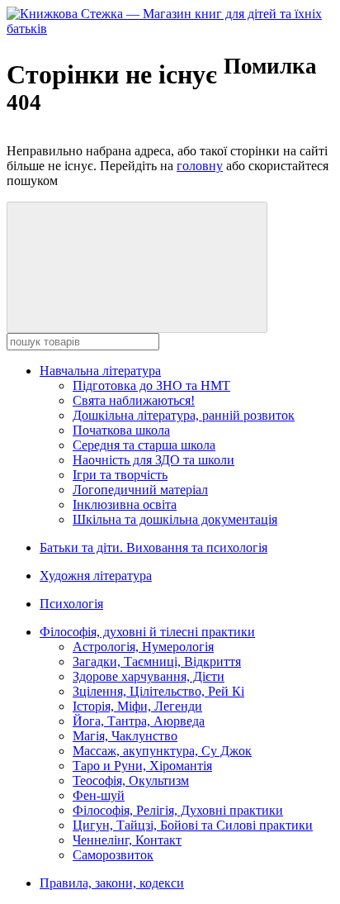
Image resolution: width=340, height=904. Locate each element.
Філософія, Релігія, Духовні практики (178, 810)
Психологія (71, 604)
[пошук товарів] (137, 267)
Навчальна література (100, 371)
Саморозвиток (113, 855)
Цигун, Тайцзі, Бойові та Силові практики (193, 825)
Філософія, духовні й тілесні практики (147, 632)
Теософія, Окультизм (131, 780)
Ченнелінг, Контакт (127, 840)
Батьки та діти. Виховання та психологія (153, 547)
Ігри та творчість (120, 475)
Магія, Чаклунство (125, 736)
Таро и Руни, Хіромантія (142, 766)
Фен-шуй (99, 795)
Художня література (96, 576)
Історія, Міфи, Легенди (137, 706)
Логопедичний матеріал (140, 490)
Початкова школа (121, 430)
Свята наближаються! (134, 400)
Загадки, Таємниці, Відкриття (157, 661)
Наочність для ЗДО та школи (153, 460)
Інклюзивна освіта (125, 504)
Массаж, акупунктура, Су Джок (162, 751)
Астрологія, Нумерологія (143, 647)
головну (200, 166)
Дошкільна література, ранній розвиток (184, 415)
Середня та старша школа (144, 445)
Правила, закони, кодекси (112, 883)
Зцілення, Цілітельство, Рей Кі (158, 691)
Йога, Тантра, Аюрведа (139, 721)
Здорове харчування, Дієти (148, 676)
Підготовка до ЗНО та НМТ (151, 385)
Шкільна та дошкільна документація (175, 519)
